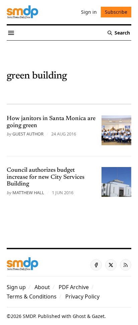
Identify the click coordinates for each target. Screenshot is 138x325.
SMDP (29, 316)
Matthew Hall (28, 192)
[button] (16, 287)
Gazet (98, 316)
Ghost (79, 316)
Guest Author (28, 134)
